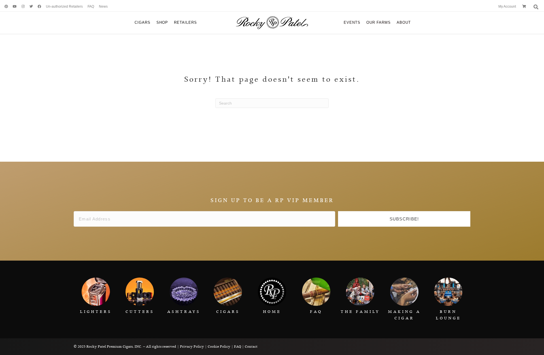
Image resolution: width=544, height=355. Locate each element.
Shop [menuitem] (162, 22)
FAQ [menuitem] (91, 6)
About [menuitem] (404, 22)
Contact (251, 347)
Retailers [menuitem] (185, 22)
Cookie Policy (219, 347)
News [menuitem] (103, 6)
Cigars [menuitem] (142, 22)
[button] (404, 219)
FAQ (237, 347)
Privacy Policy (192, 347)
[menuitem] (4, 6)
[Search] (535, 7)
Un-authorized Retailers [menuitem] (64, 6)
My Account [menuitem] (507, 6)
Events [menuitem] (352, 22)
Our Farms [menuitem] (378, 22)
